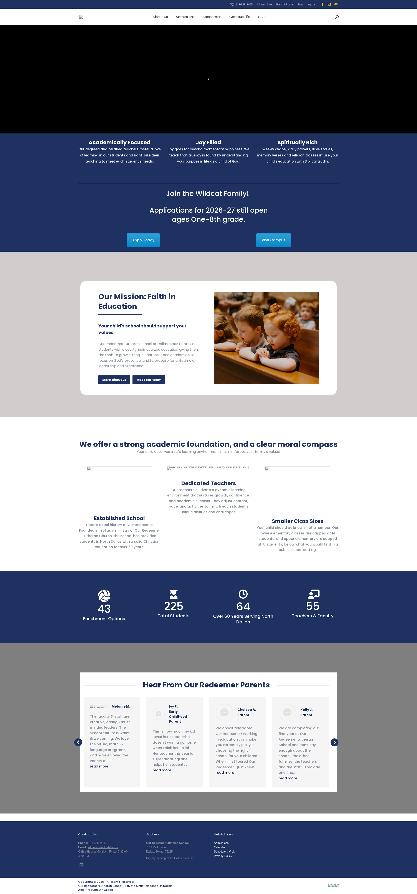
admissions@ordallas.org (103, 847)
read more (99, 766)
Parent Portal (284, 4)
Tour (301, 4)
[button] (78, 742)
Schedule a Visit (224, 851)
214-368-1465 (244, 4)
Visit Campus (273, 240)
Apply (311, 4)
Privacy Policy (223, 856)
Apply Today (143, 240)
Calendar (219, 847)
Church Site (264, 4)
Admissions (221, 843)
